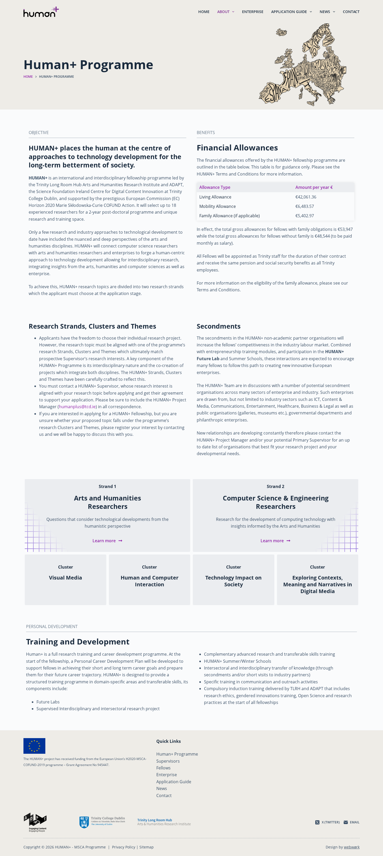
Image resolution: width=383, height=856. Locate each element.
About (223, 11)
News (325, 11)
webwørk (352, 847)
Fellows (163, 768)
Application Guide (289, 11)
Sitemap (146, 847)
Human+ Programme (177, 754)
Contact (351, 11)
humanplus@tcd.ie (77, 406)
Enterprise (252, 11)
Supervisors (168, 761)
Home (203, 11)
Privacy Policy (123, 847)
